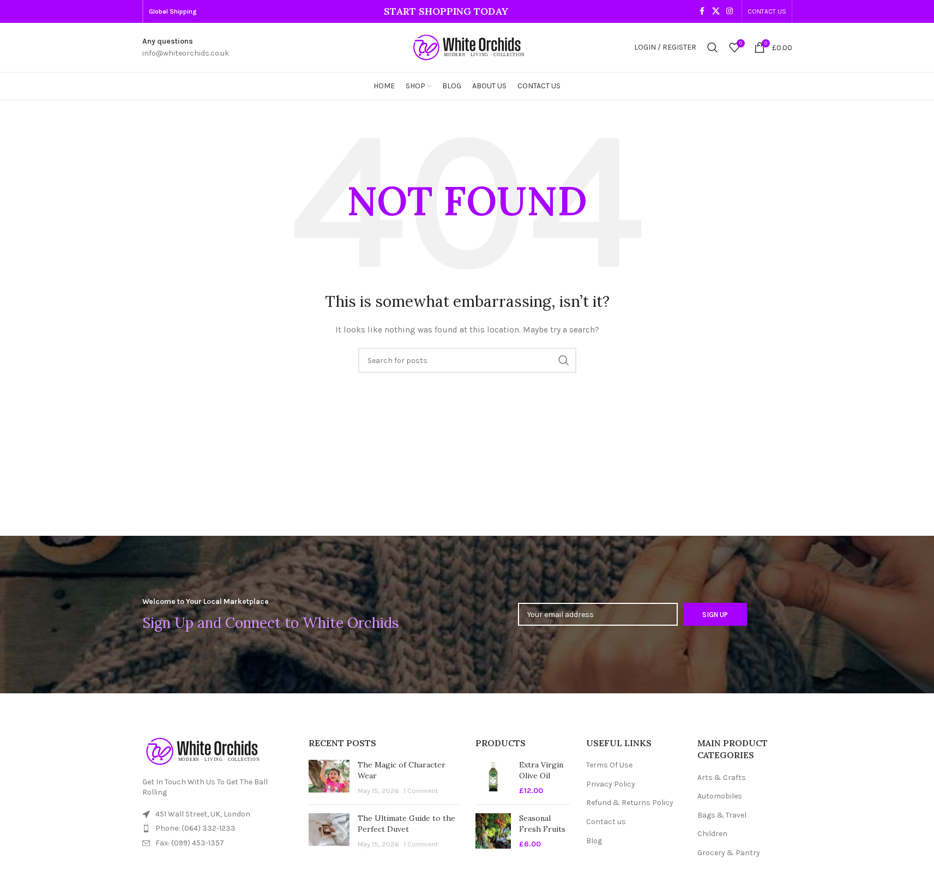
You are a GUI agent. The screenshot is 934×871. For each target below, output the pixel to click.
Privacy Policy (610, 784)
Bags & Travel (721, 815)
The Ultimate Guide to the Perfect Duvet (406, 823)
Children (712, 833)
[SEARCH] (563, 360)
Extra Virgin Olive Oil (541, 770)
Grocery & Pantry (728, 852)
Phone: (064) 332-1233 (195, 828)
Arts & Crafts (721, 777)
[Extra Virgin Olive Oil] (493, 778)
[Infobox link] (185, 47)
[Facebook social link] (702, 11)
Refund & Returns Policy (629, 802)
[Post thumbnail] (329, 778)
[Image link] (202, 750)
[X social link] (716, 11)
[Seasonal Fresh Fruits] (493, 831)
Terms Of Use (609, 765)
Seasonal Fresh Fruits (542, 823)
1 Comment (420, 791)
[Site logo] (467, 46)
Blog (594, 840)
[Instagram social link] (729, 11)
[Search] (713, 47)
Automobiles (719, 796)
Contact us (606, 821)
